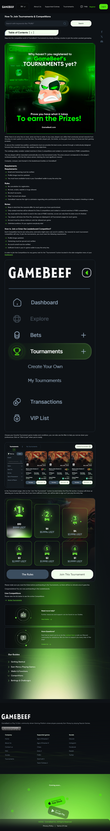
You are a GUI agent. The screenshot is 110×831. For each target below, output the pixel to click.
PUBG (39, 755)
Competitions (17, 675)
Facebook (72, 747)
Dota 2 (39, 751)
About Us (37, 7)
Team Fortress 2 (42, 763)
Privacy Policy (48, 826)
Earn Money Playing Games (23, 664)
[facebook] (101, 31)
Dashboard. (9, 253)
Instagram (72, 742)
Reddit (71, 751)
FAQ (6, 751)
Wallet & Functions (19, 670)
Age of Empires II (42, 737)
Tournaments (68, 7)
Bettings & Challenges (21, 681)
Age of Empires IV (43, 742)
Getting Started (18, 659)
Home (7, 737)
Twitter (71, 755)
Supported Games (52, 7)
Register (92, 7)
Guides (7, 755)
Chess (39, 747)
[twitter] (101, 36)
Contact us (9, 747)
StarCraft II (40, 759)
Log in (103, 7)
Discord (71, 737)
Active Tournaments (15, 598)
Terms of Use (62, 826)
